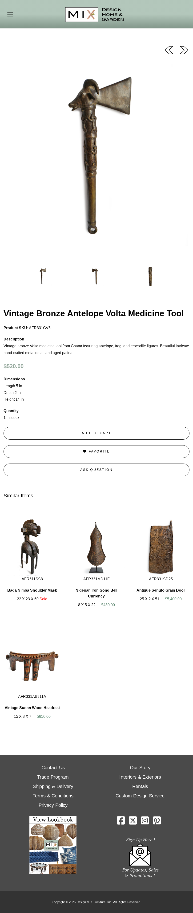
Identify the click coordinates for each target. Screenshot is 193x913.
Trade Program (53, 777)
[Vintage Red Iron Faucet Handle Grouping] (169, 50)
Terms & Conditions (53, 795)
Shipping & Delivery (53, 786)
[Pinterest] (157, 822)
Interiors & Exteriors (140, 777)
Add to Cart (96, 433)
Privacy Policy (53, 805)
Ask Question (96, 470)
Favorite (98, 451)
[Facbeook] (121, 822)
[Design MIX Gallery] (94, 14)
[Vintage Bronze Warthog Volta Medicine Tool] (184, 50)
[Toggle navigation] (10, 14)
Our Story (140, 767)
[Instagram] (145, 822)
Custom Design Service (140, 795)
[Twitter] (133, 822)
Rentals (140, 786)
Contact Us (53, 767)
